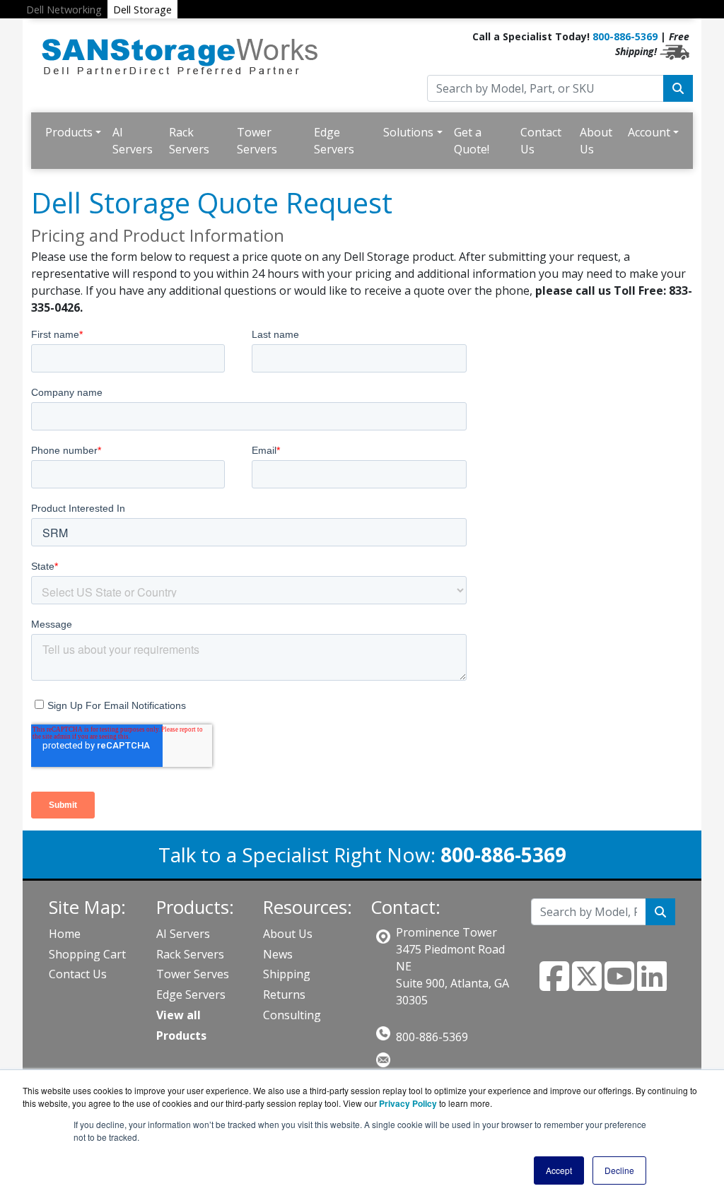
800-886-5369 (625, 36)
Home (65, 933)
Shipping (286, 974)
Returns (284, 994)
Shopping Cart (87, 954)
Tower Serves (192, 974)
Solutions (408, 132)
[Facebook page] (554, 984)
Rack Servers (189, 140)
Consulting (292, 1015)
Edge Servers (334, 140)
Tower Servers (257, 140)
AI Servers (132, 140)
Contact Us (540, 140)
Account (649, 132)
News (278, 954)
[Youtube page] (619, 984)
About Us (596, 140)
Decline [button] (619, 1170)
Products (69, 132)
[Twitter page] (587, 984)
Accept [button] (559, 1170)
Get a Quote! (471, 140)
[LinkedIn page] (652, 984)
